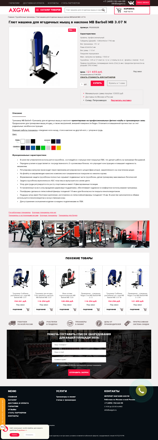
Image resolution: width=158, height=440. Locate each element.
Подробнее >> (22, 430)
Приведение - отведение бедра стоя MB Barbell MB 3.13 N (138, 296)
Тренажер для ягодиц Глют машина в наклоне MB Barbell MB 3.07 (43, 296)
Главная (11, 17)
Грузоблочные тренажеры (25, 17)
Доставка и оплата (33, 3)
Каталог (12, 400)
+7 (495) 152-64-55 (113, 403)
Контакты (53, 3)
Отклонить (29, 435)
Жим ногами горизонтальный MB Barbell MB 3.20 (67, 296)
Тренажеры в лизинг (66, 397)
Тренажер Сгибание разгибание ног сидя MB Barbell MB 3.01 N (114, 296)
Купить (74, 307)
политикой (64, 365)
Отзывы (12, 410)
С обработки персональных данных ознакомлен (80, 365)
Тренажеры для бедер (68, 216)
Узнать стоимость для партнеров (97, 77)
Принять (14, 435)
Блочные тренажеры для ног (44, 213)
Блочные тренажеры (48, 216)
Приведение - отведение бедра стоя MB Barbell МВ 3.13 (91, 296)
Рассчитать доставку (121, 100)
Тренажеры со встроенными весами (23, 216)
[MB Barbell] (26, 234)
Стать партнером (70, 3)
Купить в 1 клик (117, 83)
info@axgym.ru (118, 4)
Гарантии (14, 3)
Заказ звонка (143, 3)
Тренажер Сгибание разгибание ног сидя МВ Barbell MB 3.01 (20, 296)
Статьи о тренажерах (66, 400)
